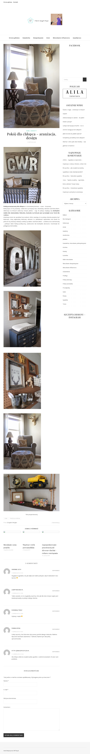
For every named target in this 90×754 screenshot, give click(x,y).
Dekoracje (66, 223)
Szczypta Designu (12, 522)
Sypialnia (65, 300)
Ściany (64, 296)
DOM (28, 131)
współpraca (77, 38)
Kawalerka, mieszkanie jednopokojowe (74, 243)
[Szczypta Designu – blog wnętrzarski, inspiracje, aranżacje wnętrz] (45, 20)
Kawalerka (26, 38)
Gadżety (34, 131)
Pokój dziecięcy (67, 280)
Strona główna (8, 2)
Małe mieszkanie (68, 259)
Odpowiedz (56, 570)
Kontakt (15, 2)
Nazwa (6, 681)
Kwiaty (65, 251)
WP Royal (16, 750)
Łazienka (65, 255)
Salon (64, 292)
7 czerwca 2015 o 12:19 (17, 573)
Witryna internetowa (10, 698)
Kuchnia (65, 247)
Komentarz (7, 707)
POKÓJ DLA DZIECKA (15, 518)
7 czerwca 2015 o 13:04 (17, 593)
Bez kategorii (67, 219)
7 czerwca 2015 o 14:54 (17, 613)
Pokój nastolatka (68, 284)
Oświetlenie (66, 271)
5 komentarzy (56, 522)
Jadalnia (65, 239)
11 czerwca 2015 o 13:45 (17, 654)
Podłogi (65, 276)
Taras (64, 304)
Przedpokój (66, 288)
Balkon (65, 215)
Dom (48, 38)
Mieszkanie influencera (61, 38)
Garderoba (66, 235)
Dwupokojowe (38, 38)
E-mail (6, 689)
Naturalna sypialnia (76, 176)
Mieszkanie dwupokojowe (70, 263)
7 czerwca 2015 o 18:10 (17, 631)
